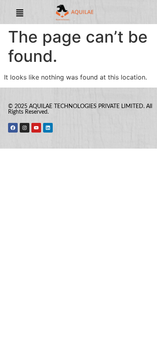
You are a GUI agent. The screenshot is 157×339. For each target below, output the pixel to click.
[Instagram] (24, 128)
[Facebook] (13, 128)
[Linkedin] (48, 128)
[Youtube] (36, 128)
